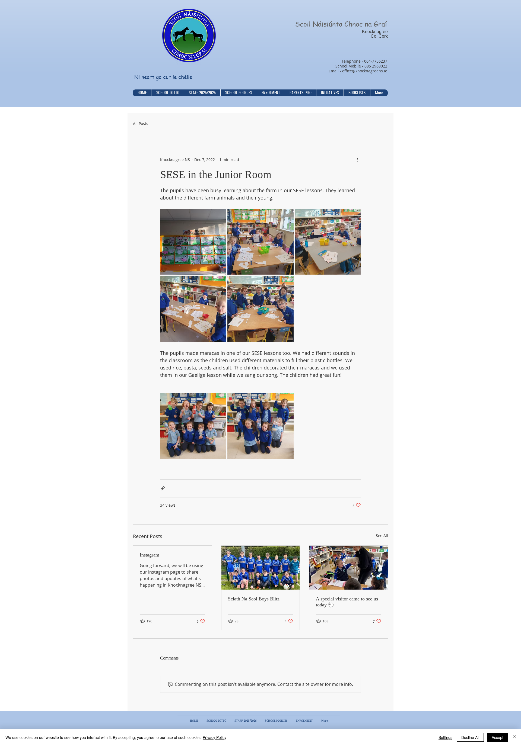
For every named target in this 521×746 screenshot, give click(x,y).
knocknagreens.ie (371, 70)
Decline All (470, 737)
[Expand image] (193, 242)
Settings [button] (445, 737)
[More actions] (357, 159)
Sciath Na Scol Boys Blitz (253, 599)
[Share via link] (162, 488)
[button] (238, 92)
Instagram (149, 555)
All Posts (140, 123)
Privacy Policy (214, 737)
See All (382, 535)
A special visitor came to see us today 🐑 (347, 601)
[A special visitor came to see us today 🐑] (348, 568)
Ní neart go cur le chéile (163, 77)
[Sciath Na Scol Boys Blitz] (260, 568)
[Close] (514, 737)
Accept (497, 737)
